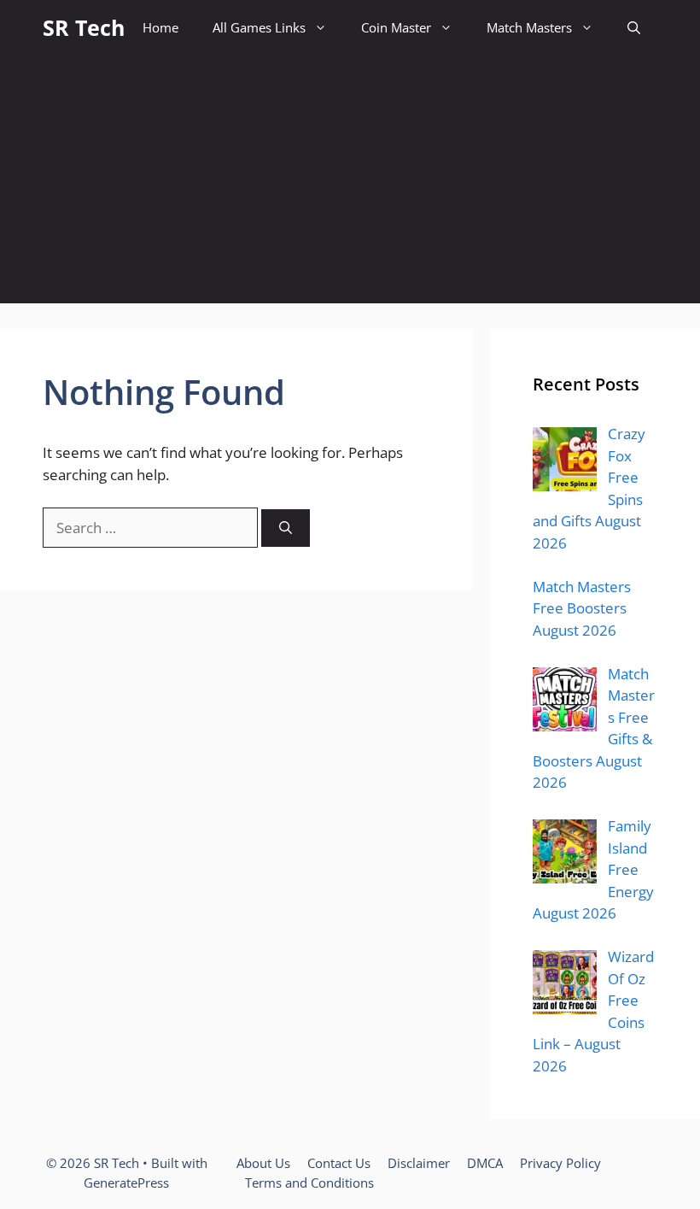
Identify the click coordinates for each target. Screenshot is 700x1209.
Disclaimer (419, 1162)
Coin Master (396, 27)
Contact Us (338, 1162)
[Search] (285, 528)
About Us (263, 1162)
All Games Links (259, 27)
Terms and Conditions (309, 1182)
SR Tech (84, 27)
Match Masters (529, 27)
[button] (633, 28)
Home (160, 27)
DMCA (485, 1162)
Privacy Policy (560, 1162)
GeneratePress (126, 1182)
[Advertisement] (350, 183)
